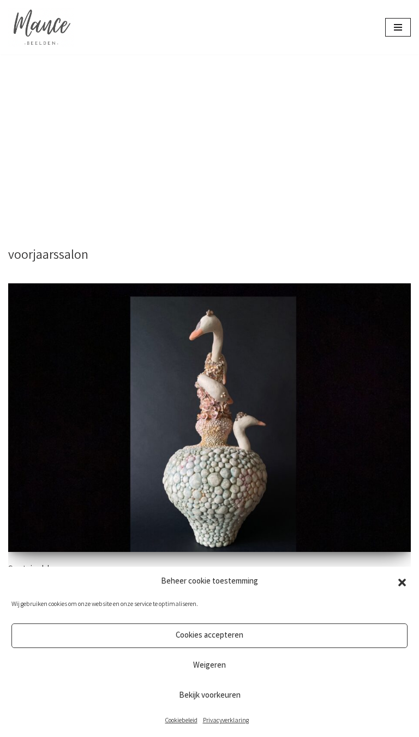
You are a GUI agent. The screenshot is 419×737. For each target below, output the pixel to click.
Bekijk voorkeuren (210, 696)
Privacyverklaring (226, 721)
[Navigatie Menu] (398, 27)
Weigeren (209, 666)
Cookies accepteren (209, 636)
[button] (402, 582)
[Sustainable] (209, 417)
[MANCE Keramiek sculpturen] (41, 27)
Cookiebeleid (181, 721)
